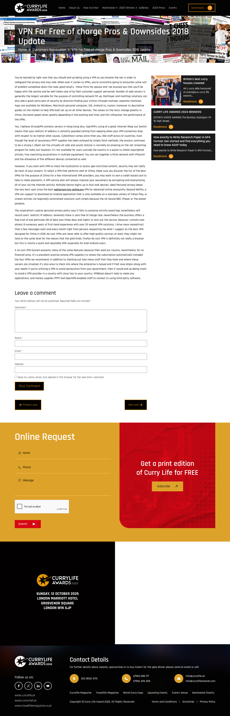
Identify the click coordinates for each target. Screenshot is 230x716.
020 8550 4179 (89, 678)
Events (173, 8)
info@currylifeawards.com (200, 681)
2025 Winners (127, 8)
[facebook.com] (19, 686)
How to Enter (91, 8)
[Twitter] (28, 686)
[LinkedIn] (38, 686)
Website (19, 364)
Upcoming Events (157, 693)
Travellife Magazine (107, 693)
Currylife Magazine (80, 693)
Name (19, 338)
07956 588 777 (141, 676)
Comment (21, 307)
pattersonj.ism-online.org (69, 189)
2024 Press (158, 8)
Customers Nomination (49, 49)
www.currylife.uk (25, 695)
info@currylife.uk (195, 676)
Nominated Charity (203, 693)
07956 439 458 (141, 681)
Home (62, 8)
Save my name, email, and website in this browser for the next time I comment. (61, 377)
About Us (74, 8)
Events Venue (180, 693)
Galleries (144, 8)
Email (18, 351)
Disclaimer (188, 702)
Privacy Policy (207, 702)
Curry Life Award (94, 702)
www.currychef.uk (25, 701)
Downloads (197, 8)
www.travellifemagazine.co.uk (33, 706)
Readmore (190, 101)
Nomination (109, 8)
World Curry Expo (133, 693)
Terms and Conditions (164, 702)
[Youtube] (48, 686)
